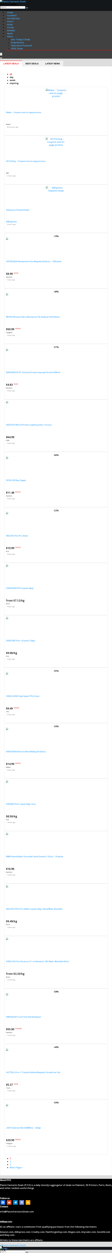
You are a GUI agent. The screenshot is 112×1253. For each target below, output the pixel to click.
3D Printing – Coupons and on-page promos (25, 161)
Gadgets (9, 332)
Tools (8, 1088)
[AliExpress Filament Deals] (56, 190)
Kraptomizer (17, 42)
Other (10, 27)
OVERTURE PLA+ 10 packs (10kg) (20, 641)
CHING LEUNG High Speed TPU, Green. (23, 696)
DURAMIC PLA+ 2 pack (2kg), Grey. (21, 804)
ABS (7, 173)
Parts (10, 21)
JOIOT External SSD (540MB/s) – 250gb (23, 1128)
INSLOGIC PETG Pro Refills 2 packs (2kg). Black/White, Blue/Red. (34, 909)
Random (9, 277)
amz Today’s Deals (20, 39)
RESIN (10, 24)
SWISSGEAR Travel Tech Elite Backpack (23, 1017)
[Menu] (1, 54)
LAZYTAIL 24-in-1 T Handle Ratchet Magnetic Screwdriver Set (33, 1072)
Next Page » (16, 1167)
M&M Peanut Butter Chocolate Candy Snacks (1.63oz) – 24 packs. (35, 856)
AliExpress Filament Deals (17, 210)
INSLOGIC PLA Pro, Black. (17, 536)
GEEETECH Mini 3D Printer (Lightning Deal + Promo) (29, 425)
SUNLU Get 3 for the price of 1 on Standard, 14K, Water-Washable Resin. (37, 961)
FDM (7, 440)
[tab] (11, 63)
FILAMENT (12, 15)
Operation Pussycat (21, 45)
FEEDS (10, 36)
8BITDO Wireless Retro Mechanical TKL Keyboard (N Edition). (33, 317)
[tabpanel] (56, 620)
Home (10, 12)
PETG (8, 604)
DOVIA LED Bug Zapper (16, 480)
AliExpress (11, 221)
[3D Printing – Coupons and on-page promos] (56, 144)
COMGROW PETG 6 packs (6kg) (19, 588)
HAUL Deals (17, 48)
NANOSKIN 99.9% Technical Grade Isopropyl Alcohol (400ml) (33, 372)
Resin (8, 977)
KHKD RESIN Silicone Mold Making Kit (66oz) (26, 752)
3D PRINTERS (13, 18)
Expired (11, 30)
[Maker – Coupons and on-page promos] (56, 96)
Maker (8, 124)
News (10, 33)
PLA (7, 551)
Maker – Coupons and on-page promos (23, 112)
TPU (7, 712)
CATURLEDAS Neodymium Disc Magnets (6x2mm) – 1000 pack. (34, 261)
